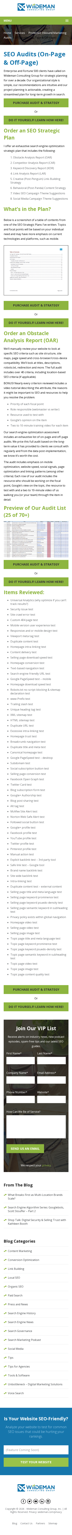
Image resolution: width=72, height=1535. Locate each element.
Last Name (44, 1053)
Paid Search (15, 1295)
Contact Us (26, 1523)
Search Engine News (20, 1322)
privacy (46, 1165)
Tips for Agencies (19, 1366)
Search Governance (20, 1331)
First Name (14, 1053)
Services (20, 33)
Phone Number (16, 1092)
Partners (40, 1523)
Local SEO (14, 1278)
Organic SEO (15, 1286)
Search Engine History (22, 1313)
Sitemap (52, 1523)
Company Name (17, 1073)
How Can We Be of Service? (23, 1112)
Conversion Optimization (23, 1260)
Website (43, 1092)
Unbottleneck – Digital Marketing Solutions (35, 1384)
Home (7, 33)
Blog (14, 1523)
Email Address (46, 1073)
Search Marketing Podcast (24, 1340)
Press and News (18, 1304)
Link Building (16, 1269)
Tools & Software (19, 1375)
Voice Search (16, 1393)
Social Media (15, 1349)
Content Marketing (20, 1251)
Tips (10, 1357)
